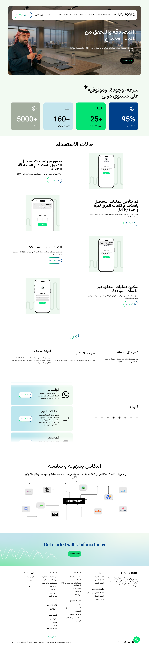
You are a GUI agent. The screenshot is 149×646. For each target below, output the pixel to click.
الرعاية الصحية (53, 586)
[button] (122, 582)
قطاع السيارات (53, 593)
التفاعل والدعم (99, 580)
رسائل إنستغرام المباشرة (73, 617)
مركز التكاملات (76, 595)
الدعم (60, 15)
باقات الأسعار (83, 15)
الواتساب (78, 611)
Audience (78, 591)
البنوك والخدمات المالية (50, 580)
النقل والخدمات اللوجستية (49, 583)
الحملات (78, 580)
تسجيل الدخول (40, 15)
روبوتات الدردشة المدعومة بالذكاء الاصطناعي (71, 584)
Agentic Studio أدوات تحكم (95, 593)
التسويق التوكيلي (99, 596)
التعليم (55, 599)
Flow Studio (77, 588)
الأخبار (32, 580)
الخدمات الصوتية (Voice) (73, 608)
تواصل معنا (76, 553)
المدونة (55, 622)
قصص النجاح (53, 625)
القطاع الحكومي (52, 589)
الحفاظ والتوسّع (99, 583)
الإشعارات (78, 621)
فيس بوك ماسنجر (75, 614)
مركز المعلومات (52, 619)
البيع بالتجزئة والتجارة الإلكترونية (48, 576)
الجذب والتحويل (99, 576)
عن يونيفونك (30, 576)
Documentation (52, 628)
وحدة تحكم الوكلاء (75, 576)
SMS (79, 604)
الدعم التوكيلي (100, 599)
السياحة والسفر (52, 596)
